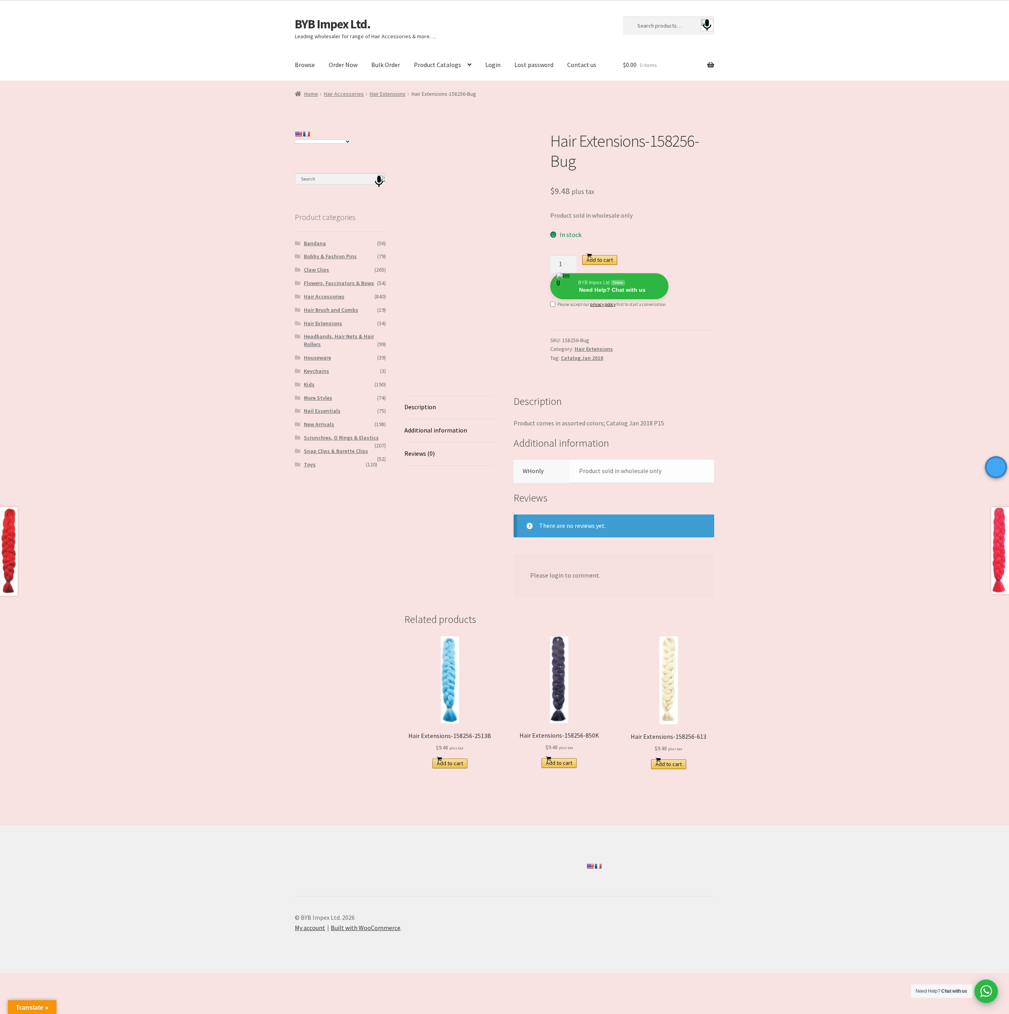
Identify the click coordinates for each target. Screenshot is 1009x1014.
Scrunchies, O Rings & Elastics (341, 437)
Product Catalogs (437, 65)
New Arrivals (319, 424)
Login (493, 65)
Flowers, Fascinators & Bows (339, 283)
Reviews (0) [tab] (419, 453)
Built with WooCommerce (365, 928)
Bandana (315, 243)
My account (310, 928)
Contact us (581, 65)
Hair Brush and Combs (331, 309)
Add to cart (599, 259)
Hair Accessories (344, 93)
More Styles (318, 397)
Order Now (343, 65)
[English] (298, 134)
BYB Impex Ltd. (332, 24)
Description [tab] (420, 407)
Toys (310, 464)
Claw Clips (316, 269)
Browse (305, 65)
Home (311, 93)
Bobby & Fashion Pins (330, 256)
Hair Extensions (388, 93)
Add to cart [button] (450, 763)
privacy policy (603, 304)
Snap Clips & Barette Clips (336, 451)
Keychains (316, 371)
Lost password (533, 65)
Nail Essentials (322, 410)
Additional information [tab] (435, 430)
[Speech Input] (668, 26)
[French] (306, 134)
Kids (309, 384)
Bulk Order (385, 65)
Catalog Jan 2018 (582, 358)
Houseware (317, 357)
